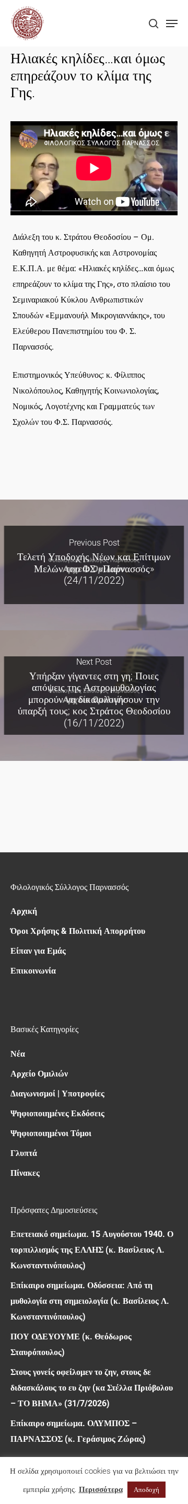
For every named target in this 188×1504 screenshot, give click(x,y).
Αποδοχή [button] (146, 1490)
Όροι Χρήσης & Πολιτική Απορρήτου (77, 931)
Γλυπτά (23, 1153)
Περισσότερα (101, 1489)
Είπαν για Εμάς (38, 951)
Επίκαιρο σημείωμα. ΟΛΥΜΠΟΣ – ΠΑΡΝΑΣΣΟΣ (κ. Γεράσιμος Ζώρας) (78, 1431)
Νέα (17, 1054)
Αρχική (23, 911)
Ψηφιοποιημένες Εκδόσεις (57, 1113)
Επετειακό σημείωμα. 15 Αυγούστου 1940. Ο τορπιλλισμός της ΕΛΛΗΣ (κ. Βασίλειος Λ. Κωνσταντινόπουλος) (91, 1249)
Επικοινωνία (33, 971)
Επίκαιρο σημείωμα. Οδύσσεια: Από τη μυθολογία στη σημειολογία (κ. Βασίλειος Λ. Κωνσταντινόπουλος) (89, 1301)
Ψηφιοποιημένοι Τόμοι (50, 1133)
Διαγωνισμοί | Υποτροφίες (57, 1093)
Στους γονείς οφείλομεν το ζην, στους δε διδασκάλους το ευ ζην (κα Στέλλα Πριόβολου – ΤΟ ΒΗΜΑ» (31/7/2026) (91, 1387)
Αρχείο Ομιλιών (39, 1074)
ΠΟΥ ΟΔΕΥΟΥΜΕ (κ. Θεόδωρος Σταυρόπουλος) (71, 1344)
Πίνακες (25, 1173)
